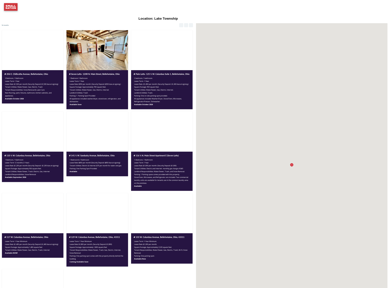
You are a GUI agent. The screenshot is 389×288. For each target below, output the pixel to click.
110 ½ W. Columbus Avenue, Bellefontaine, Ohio (28, 156)
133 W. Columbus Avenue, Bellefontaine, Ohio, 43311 (160, 237)
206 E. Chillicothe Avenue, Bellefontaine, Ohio (27, 74)
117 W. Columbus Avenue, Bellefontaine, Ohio (27, 237)
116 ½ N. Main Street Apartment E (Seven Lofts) (157, 156)
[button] (381, 4)
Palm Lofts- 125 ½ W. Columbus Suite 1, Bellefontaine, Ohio (162, 74)
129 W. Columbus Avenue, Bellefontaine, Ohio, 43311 (95, 237)
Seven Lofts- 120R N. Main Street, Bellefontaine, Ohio (95, 74)
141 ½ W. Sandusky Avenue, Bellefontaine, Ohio (93, 156)
